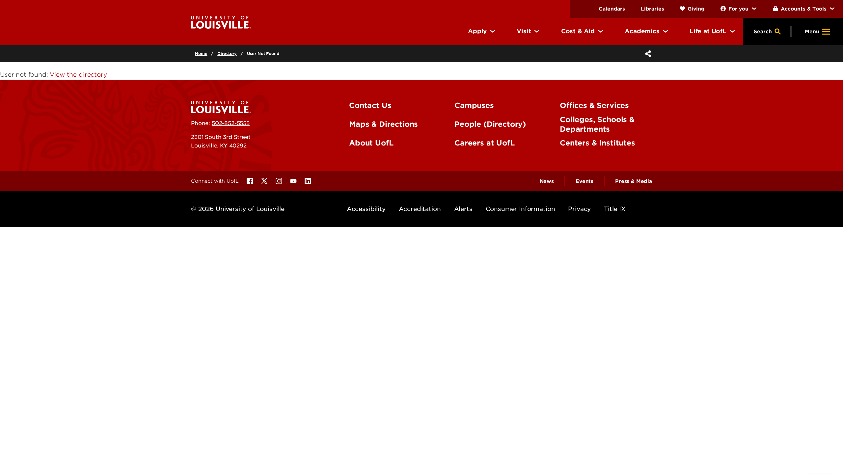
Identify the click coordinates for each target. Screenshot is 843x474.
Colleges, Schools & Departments (597, 124)
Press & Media (633, 181)
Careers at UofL (484, 143)
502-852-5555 (231, 123)
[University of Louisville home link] (221, 21)
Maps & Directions (383, 124)
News (547, 181)
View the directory (78, 74)
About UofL (371, 143)
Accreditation (420, 208)
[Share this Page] (646, 53)
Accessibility (366, 208)
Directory (227, 53)
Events (584, 181)
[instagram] (279, 181)
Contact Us (370, 105)
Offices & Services (594, 105)
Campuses (474, 105)
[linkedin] (308, 181)
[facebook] (250, 181)
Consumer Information (520, 208)
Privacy (579, 208)
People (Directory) (490, 124)
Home (201, 53)
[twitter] (264, 181)
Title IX (615, 208)
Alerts (463, 208)
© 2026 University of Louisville (238, 208)
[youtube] (293, 181)
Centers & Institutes (597, 143)
